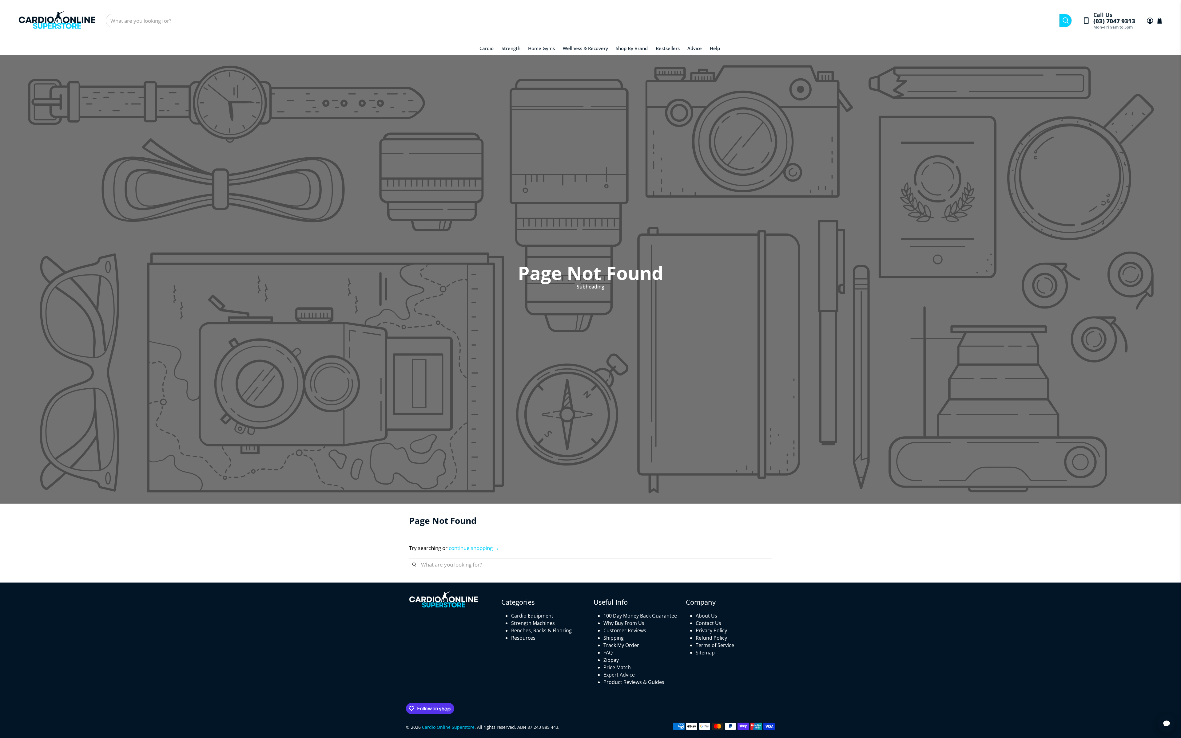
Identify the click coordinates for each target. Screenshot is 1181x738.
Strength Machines (533, 623)
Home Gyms (541, 48)
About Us (706, 615)
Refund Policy (711, 637)
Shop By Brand (632, 48)
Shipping (613, 637)
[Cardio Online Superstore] (56, 20)
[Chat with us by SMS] (1166, 723)
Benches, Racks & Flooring (541, 630)
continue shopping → (474, 548)
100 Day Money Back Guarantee (640, 615)
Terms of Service (715, 645)
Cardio (486, 48)
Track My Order (621, 645)
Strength (511, 48)
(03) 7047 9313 (1114, 21)
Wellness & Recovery (585, 48)
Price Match (617, 667)
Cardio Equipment (532, 615)
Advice (694, 48)
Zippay (611, 660)
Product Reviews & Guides (633, 682)
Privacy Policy (711, 630)
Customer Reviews (624, 630)
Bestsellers (668, 48)
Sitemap (705, 652)
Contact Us (708, 623)
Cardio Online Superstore (448, 727)
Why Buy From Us (623, 623)
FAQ (608, 652)
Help (715, 48)
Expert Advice (619, 674)
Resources (523, 637)
